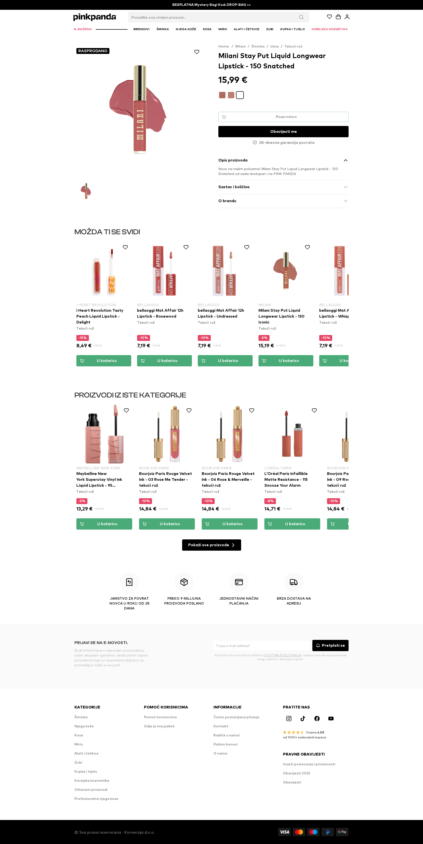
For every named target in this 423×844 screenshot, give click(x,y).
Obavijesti (292, 782)
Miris (78, 744)
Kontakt (220, 726)
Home (225, 46)
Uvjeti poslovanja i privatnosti (309, 764)
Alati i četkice (86, 753)
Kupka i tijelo (85, 771)
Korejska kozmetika (91, 780)
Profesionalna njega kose (96, 799)
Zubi (78, 762)
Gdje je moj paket (159, 726)
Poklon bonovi (225, 744)
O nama (220, 753)
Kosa (78, 735)
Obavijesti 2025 (296, 773)
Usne (274, 46)
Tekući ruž (293, 46)
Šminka (258, 46)
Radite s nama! (226, 735)
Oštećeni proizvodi (90, 790)
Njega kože (84, 726)
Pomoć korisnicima (160, 717)
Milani (240, 46)
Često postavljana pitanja (236, 717)
